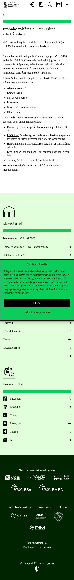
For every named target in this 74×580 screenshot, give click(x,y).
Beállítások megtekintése (37, 312)
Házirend (8, 322)
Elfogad (37, 302)
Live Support (14, 151)
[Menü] (68, 5)
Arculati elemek (11, 347)
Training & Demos (17, 160)
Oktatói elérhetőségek (14, 255)
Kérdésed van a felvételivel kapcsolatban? (25, 246)
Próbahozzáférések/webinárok (44, 165)
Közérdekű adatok (13, 331)
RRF (5, 355)
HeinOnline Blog (16, 143)
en (59, 4)
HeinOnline (11, 78)
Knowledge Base (16, 127)
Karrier (6, 339)
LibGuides (13, 135)
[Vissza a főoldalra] (4, 15)
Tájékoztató (44, 547)
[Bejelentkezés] (32, 5)
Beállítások (29, 547)
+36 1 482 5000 (26, 238)
